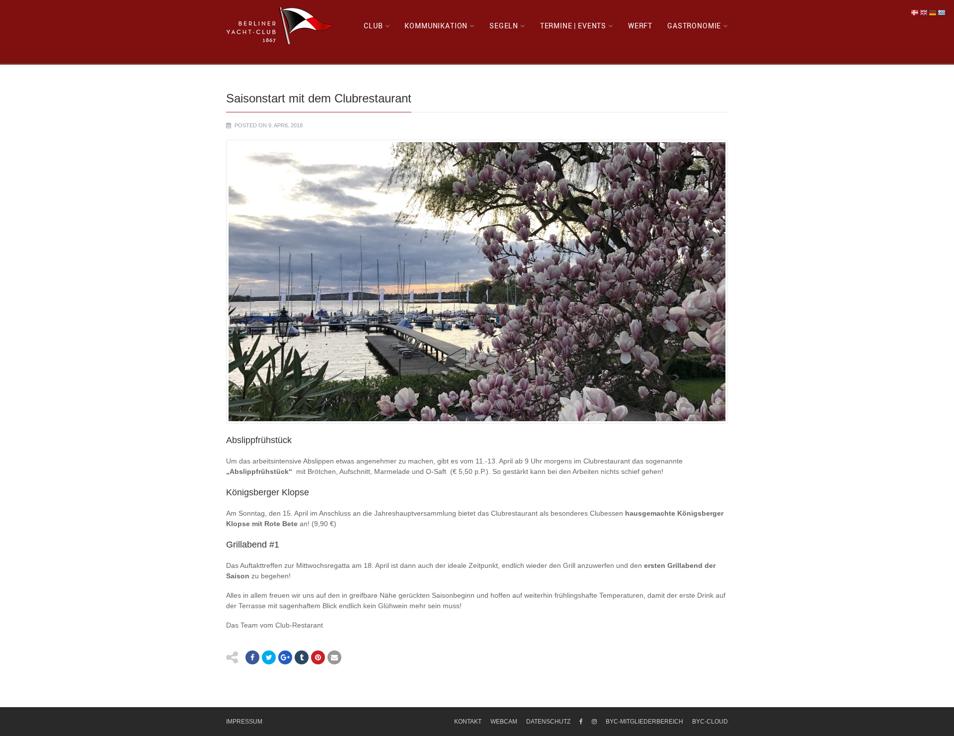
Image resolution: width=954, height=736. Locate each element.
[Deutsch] (933, 12)
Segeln (503, 25)
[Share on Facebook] (252, 657)
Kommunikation (436, 25)
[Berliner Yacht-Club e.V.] (280, 25)
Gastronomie (694, 25)
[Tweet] (269, 657)
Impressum (244, 721)
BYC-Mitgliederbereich (644, 721)
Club (373, 25)
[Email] (334, 657)
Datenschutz (548, 721)
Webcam (503, 721)
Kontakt (467, 721)
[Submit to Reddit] (318, 657)
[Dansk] (915, 12)
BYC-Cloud (710, 721)
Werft (640, 25)
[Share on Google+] (285, 657)
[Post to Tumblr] (302, 657)
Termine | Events (573, 25)
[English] (924, 12)
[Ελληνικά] (942, 12)
